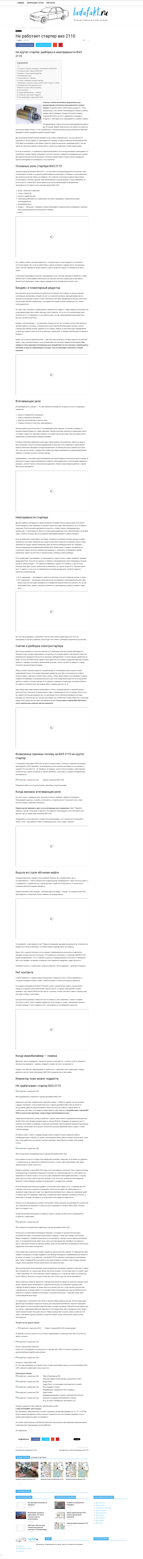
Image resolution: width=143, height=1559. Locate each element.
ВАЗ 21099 (100, 1518)
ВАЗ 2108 (100, 1520)
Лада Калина (101, 1513)
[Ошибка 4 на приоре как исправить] (60, 1505)
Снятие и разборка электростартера (30, 80)
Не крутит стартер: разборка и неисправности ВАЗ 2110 (37, 68)
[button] (124, 3)
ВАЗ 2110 (24, 28)
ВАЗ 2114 (100, 1505)
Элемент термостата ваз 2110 (25, 1479)
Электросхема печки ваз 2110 (75, 1479)
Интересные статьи (35, 3)
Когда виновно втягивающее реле (30, 85)
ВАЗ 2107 (100, 1515)
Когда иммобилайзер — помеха (30, 92)
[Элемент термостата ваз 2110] (27, 1470)
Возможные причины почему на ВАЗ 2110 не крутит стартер (39, 83)
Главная (20, 3)
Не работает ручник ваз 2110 (26, 1450)
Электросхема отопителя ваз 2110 (52, 1479)
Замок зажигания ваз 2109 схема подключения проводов (76, 1515)
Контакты (50, 3)
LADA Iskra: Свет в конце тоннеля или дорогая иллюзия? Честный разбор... (38, 1527)
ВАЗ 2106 (99, 1523)
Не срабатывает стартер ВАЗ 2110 (31, 97)
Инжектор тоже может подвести (30, 95)
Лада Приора (101, 1510)
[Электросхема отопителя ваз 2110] (52, 1470)
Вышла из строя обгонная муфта (29, 87)
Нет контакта (23, 90)
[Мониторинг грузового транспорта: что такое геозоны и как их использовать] (21, 1515)
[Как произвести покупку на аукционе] (21, 1505)
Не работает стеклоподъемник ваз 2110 (73, 1450)
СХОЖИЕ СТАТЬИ (23, 1457)
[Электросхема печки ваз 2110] (77, 1470)
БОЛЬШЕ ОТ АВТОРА (38, 1457)
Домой (18, 28)
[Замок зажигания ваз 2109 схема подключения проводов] (60, 1515)
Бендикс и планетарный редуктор (29, 73)
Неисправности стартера (26, 78)
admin (20, 40)
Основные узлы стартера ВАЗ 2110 (30, 71)
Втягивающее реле (25, 75)
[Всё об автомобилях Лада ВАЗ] (71, 15)
